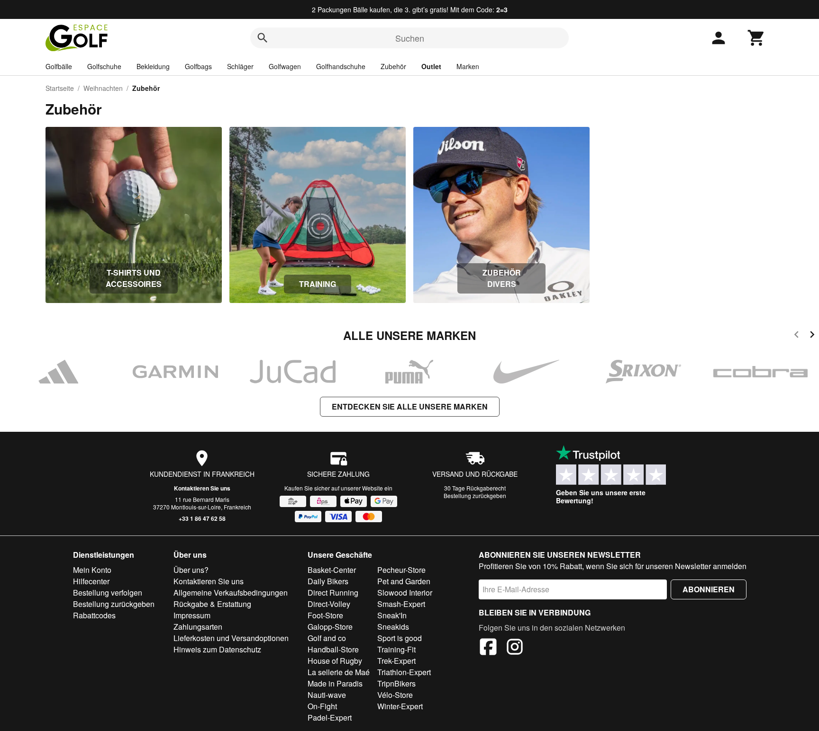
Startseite (60, 88)
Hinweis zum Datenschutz (217, 649)
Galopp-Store (330, 626)
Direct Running (333, 592)
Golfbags (198, 66)
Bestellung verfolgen (107, 592)
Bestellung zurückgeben (475, 495)
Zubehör (393, 66)
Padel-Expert (330, 717)
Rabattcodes (94, 615)
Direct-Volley (329, 603)
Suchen (409, 38)
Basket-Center (332, 569)
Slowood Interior (404, 592)
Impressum (191, 615)
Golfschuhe (104, 66)
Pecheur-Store (401, 569)
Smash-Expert (401, 603)
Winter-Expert (400, 706)
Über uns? (191, 569)
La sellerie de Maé (339, 672)
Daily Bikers (328, 581)
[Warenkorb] (756, 37)
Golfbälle (59, 66)
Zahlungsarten (197, 626)
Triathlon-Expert (404, 672)
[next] (812, 336)
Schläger (240, 66)
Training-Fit (396, 649)
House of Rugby (335, 660)
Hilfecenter (91, 581)
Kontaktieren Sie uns (202, 488)
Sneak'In (392, 615)
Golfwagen (285, 66)
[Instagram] (514, 648)
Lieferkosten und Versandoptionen (231, 638)
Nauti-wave (327, 694)
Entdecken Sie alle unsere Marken (410, 406)
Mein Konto (92, 569)
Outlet (431, 66)
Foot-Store (325, 615)
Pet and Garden (403, 581)
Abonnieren (708, 589)
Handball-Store (333, 649)
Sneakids (393, 626)
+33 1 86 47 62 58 (202, 518)
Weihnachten (103, 88)
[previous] (796, 336)
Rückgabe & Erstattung (212, 603)
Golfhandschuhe (340, 66)
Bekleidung (153, 66)
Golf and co (327, 638)
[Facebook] (488, 648)
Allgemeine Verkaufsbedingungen (230, 592)
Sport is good (399, 638)
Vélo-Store (395, 694)
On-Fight (322, 706)
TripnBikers (396, 683)
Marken (467, 66)
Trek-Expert (396, 660)
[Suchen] (262, 37)
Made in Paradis (335, 683)
